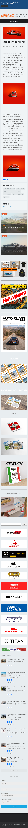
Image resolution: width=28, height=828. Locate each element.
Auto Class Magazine (9, 188)
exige (22, 188)
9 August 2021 (6, 46)
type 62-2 (6, 197)
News (21, 46)
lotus (14, 191)
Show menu (14, 21)
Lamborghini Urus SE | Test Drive (15, 659)
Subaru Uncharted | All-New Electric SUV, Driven (16, 715)
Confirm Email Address (6, 799)
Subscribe (14, 806)
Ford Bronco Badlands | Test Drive (16, 701)
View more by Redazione (11, 207)
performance (7, 194)
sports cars (21, 194)
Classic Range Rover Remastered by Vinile (16, 687)
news (18, 191)
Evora (17, 188)
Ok (4, 6)
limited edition (7, 191)
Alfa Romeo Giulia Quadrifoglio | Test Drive (17, 729)
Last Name (3, 787)
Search (24, 524)
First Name (3, 780)
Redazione (15, 46)
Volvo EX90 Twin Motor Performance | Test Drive (16, 673)
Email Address (4, 793)
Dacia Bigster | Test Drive (14, 758)
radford (14, 194)
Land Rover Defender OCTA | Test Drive (16, 744)
